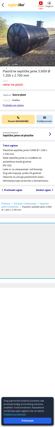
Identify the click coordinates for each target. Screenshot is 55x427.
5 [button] (23, 68)
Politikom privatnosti (15, 414)
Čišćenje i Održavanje (25, 203)
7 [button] (31, 68)
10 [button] (44, 68)
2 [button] (10, 68)
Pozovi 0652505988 (18, 121)
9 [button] (40, 68)
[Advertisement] (27, 250)
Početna (5, 203)
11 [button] (48, 68)
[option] (27, 38)
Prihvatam (28, 420)
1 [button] (6, 68)
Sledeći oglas (43, 190)
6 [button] (27, 68)
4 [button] (19, 68)
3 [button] (14, 68)
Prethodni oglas (13, 190)
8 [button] (36, 68)
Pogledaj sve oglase (13, 105)
